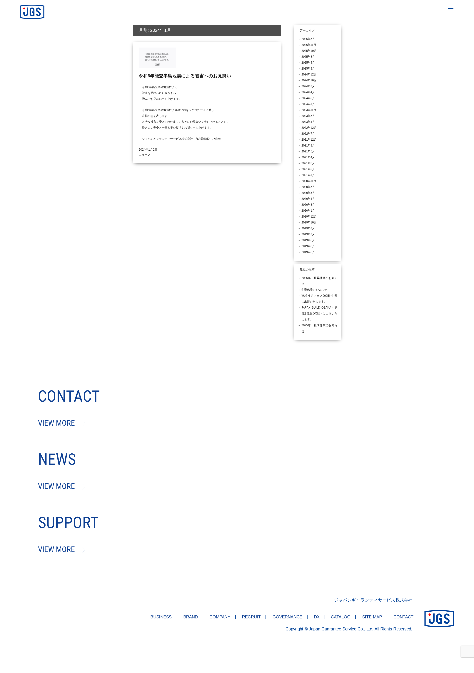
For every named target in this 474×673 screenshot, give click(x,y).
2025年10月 (309, 50)
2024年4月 (308, 92)
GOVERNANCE (288, 616)
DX (317, 616)
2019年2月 (308, 252)
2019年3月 (308, 246)
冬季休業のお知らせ (314, 289)
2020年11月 (308, 181)
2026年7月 (308, 39)
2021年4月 (308, 157)
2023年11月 (308, 110)
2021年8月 (308, 145)
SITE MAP (372, 616)
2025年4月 (308, 62)
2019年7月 (308, 234)
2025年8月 (308, 56)
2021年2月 (308, 169)
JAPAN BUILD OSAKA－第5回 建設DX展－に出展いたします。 (319, 313)
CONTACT (403, 616)
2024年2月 (308, 98)
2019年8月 (308, 228)
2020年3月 (308, 204)
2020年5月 (308, 192)
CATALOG (341, 616)
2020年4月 (308, 198)
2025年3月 (308, 68)
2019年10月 (309, 222)
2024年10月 (309, 80)
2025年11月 (308, 44)
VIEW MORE (56, 423)
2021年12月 (309, 139)
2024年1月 (308, 104)
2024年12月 (309, 74)
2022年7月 (308, 133)
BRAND (190, 616)
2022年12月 (309, 127)
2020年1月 (308, 210)
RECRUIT (251, 616)
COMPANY (219, 616)
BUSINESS (161, 616)
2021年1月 (308, 175)
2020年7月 (308, 187)
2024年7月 (308, 86)
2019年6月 (308, 240)
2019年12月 (309, 216)
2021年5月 (308, 151)
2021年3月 (308, 163)
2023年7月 (308, 115)
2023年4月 (308, 121)
